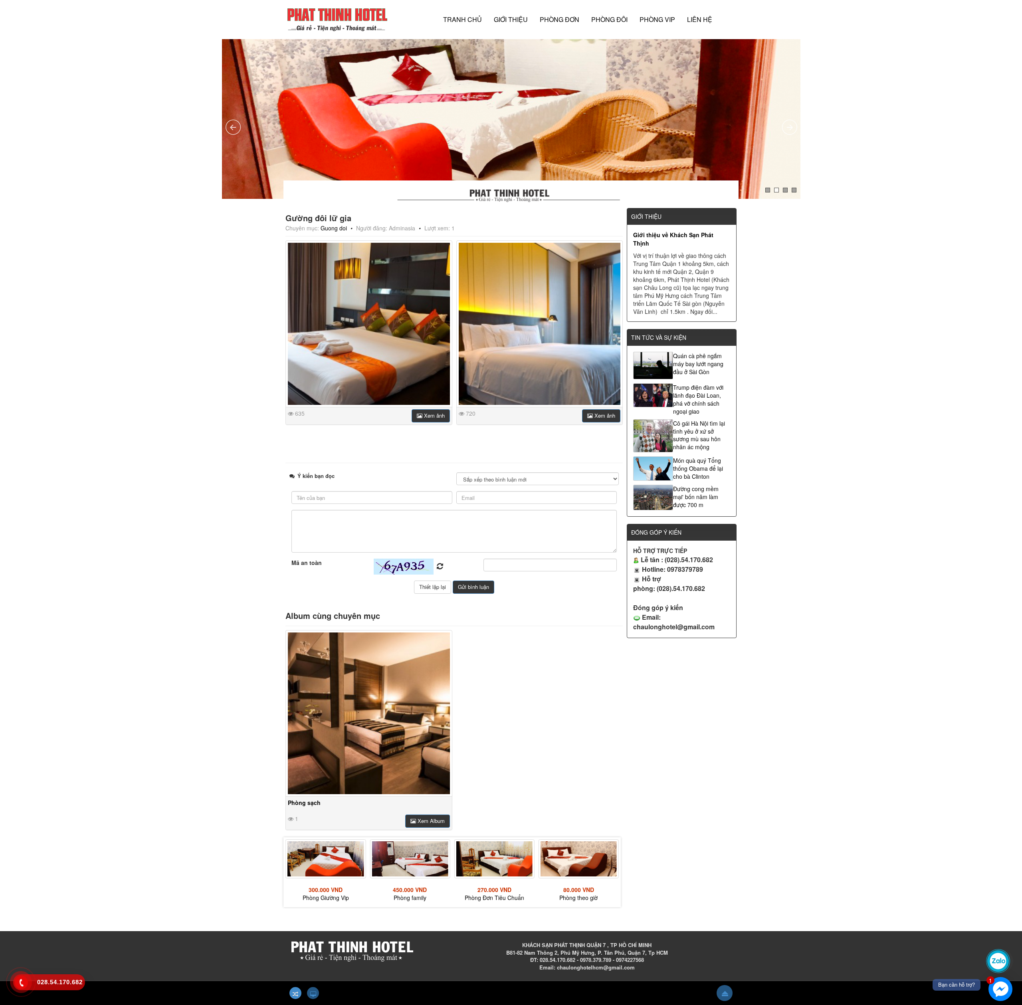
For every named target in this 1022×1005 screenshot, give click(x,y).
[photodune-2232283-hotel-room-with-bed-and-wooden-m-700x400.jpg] (369, 324)
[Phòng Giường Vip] (579, 858)
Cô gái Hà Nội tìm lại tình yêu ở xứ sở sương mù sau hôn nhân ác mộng (699, 435)
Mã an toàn (306, 563)
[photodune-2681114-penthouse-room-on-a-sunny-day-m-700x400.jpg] (540, 324)
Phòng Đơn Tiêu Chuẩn (410, 898)
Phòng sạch (304, 803)
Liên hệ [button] (699, 19)
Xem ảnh (433, 415)
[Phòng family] (325, 858)
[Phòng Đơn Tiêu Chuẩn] (410, 858)
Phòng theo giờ (494, 898)
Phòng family (325, 898)
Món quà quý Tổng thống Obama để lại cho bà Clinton (698, 468)
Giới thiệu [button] (511, 19)
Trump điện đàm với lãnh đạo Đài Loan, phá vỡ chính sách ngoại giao (698, 399)
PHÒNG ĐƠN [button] (559, 19)
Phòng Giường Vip (578, 898)
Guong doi (334, 228)
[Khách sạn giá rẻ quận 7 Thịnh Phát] (337, 19)
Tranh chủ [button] (462, 19)
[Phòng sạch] (369, 713)
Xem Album (430, 821)
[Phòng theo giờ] (494, 858)
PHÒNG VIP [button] (657, 19)
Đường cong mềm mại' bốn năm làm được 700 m (696, 497)
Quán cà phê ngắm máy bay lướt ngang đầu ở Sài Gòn (698, 364)
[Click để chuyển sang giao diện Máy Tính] (313, 993)
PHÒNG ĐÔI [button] (609, 19)
